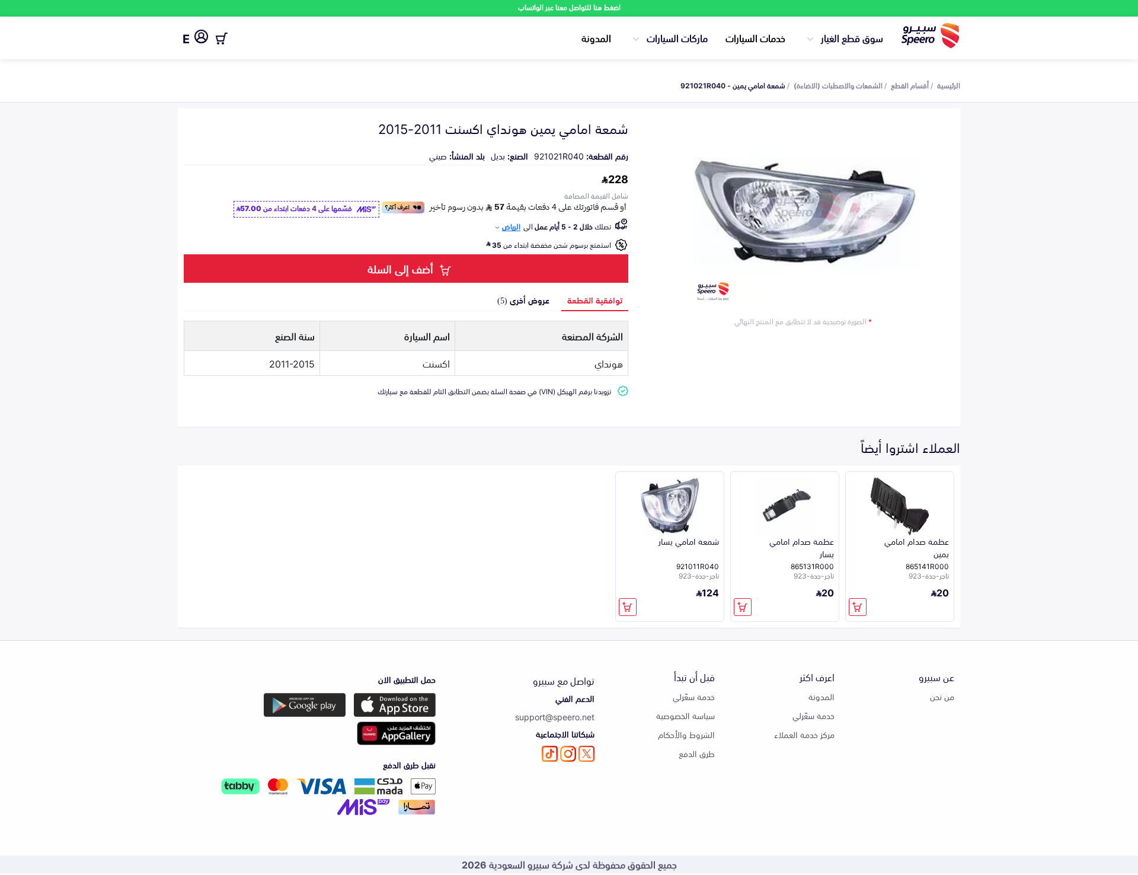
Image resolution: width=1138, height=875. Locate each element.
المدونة (596, 37)
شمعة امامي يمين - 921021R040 (732, 85)
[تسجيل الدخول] (201, 38)
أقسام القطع (910, 85)
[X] (586, 754)
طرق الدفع (697, 753)
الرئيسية (948, 85)
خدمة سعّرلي (813, 715)
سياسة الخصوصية (685, 715)
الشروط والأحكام (686, 734)
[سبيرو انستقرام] (568, 754)
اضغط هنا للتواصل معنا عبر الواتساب (569, 7)
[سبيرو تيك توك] (550, 754)
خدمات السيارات (755, 37)
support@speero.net (554, 716)
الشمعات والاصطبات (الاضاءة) (838, 85)
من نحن (942, 696)
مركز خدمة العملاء (804, 734)
